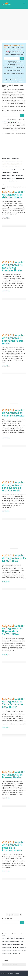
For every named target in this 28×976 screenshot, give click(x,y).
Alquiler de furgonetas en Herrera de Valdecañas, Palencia (14, 947)
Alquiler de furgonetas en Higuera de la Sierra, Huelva (12, 175)
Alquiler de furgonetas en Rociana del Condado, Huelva (12, 161)
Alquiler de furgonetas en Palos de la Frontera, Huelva (12, 184)
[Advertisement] (14, 23)
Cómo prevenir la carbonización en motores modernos (13, 938)
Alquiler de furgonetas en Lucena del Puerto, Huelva (12, 163)
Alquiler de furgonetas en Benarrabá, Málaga (11, 953)
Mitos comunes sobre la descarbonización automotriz (13, 941)
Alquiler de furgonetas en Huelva (16, 70)
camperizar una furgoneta (8, 121)
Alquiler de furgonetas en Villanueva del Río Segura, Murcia (14, 950)
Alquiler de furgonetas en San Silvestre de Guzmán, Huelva (13, 169)
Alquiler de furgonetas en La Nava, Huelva (10, 172)
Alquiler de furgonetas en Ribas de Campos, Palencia (13, 944)
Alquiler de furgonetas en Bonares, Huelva (10, 181)
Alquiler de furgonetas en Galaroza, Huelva (10, 158)
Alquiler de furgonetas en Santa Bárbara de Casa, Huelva (13, 178)
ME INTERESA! (6, 217)
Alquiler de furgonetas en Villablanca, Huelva (10, 166)
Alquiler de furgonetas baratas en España (10, 973)
